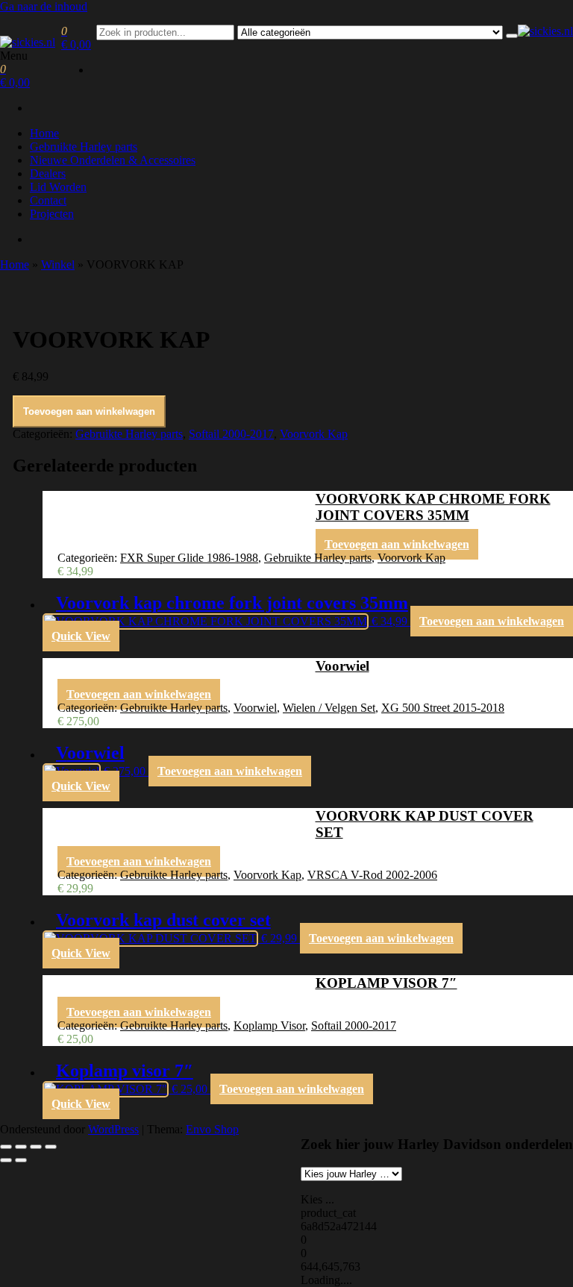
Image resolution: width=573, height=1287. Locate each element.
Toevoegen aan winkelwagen (89, 411)
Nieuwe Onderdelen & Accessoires (112, 160)
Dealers (48, 173)
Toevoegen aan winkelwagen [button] (397, 544)
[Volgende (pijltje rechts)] (21, 1160)
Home (44, 133)
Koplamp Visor (269, 1025)
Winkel (58, 264)
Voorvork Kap (314, 434)
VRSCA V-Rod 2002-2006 (372, 874)
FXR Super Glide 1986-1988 (189, 557)
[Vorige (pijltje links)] (6, 1160)
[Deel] (36, 1146)
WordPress (113, 1129)
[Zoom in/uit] (6, 1146)
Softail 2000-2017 (231, 434)
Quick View (80, 636)
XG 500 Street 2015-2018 (442, 707)
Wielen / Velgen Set (329, 707)
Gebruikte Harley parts (83, 146)
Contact (48, 200)
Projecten (52, 213)
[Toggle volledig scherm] (21, 1146)
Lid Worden (58, 187)
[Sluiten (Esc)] (51, 1146)
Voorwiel (255, 707)
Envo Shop (212, 1129)
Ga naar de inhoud (43, 6)
